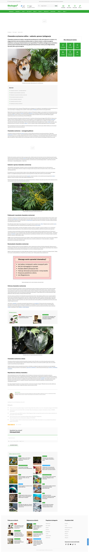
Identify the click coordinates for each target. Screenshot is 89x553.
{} (21, 441)
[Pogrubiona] (8, 441)
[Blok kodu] (19, 441)
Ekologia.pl (9, 32)
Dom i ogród (15, 32)
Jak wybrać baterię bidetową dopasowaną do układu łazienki (19, 541)
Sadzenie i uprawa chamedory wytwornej (17, 92)
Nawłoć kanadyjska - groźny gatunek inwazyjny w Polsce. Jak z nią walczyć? (25, 477)
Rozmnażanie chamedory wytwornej (16, 97)
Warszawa (23, 7)
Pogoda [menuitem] (64, 11)
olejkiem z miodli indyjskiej (24, 307)
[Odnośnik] (20, 441)
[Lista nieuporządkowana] (16, 441)
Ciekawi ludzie (48, 535)
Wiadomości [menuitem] (11, 11)
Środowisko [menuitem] (17, 11)
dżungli (34, 109)
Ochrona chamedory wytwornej (15, 99)
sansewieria (10, 368)
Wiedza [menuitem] (59, 11)
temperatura (10, 134)
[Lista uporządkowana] (14, 441)
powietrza (43, 377)
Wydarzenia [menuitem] (46, 11)
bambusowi (53, 119)
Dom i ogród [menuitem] (29, 11)
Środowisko (48, 531)
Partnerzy (66, 535)
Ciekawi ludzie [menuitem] (52, 11)
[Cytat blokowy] (17, 441)
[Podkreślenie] (11, 441)
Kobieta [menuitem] (34, 11)
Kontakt (66, 523)
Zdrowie (47, 529)
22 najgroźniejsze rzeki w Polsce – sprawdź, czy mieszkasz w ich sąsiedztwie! (24, 459)
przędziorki (37, 303)
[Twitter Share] (51, 431)
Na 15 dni (33, 7)
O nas (66, 525)
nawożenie (13, 233)
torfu (24, 158)
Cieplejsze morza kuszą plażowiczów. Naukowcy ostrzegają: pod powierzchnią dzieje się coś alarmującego (49, 497)
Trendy (47, 533)
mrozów (22, 133)
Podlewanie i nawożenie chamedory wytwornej (18, 94)
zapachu (26, 123)
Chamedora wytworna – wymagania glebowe (18, 90)
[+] (23, 441)
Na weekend (29, 7)
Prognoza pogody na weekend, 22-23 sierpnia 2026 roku (25, 486)
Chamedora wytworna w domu (15, 101)
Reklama (66, 533)
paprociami (29, 367)
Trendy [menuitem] (23, 11)
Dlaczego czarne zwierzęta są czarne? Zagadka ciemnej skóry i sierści (48, 459)
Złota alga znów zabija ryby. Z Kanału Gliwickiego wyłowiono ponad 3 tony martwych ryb (25, 505)
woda (55, 223)
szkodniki (14, 303)
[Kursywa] (10, 441)
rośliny (42, 223)
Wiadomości (48, 523)
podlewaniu (15, 219)
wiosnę (28, 220)
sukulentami (33, 367)
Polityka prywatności (68, 527)
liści (13, 114)
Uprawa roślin (20, 32)
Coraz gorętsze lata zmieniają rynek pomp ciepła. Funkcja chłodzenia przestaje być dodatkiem (48, 317)
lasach (22, 113)
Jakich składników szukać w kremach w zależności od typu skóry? (25, 317)
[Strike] (13, 441)
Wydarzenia (48, 537)
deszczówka (38, 225)
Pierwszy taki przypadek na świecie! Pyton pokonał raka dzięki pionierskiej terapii (49, 487)
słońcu (53, 176)
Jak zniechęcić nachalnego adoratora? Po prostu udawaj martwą (25, 468)
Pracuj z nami (67, 529)
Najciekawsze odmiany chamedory (16, 103)
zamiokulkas (55, 367)
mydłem (9, 307)
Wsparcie (66, 537)
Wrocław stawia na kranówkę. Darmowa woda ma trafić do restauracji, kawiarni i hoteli (48, 505)
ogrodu (29, 176)
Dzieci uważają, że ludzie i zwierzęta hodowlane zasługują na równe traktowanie (49, 477)
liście (14, 41)
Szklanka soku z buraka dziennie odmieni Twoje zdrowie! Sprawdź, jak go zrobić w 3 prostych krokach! (48, 468)
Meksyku (30, 113)
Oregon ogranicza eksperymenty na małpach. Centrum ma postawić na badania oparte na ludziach (25, 496)
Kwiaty (49, 122)
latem (31, 220)
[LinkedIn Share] (54, 431)
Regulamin (67, 531)
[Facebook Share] (48, 431)
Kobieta (47, 527)
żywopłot (42, 378)
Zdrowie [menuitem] (40, 11)
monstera (50, 367)
